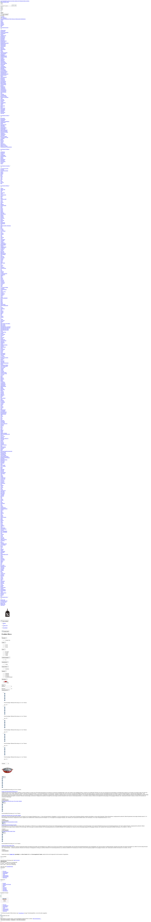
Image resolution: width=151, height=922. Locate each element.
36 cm (6, 647)
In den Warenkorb (5, 820)
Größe (3, 642)
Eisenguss (7, 675)
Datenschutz (5, 873)
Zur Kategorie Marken (4, 185)
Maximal (7, 688)
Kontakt (4, 883)
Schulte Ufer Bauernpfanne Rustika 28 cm (9, 791)
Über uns (4, 871)
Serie (3, 649)
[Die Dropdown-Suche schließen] (15, 6)
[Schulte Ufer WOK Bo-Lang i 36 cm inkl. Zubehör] (12, 801)
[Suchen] (13, 6)
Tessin (6, 655)
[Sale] (7, 619)
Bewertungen (5, 890)
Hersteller (4, 638)
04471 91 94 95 (17, 860)
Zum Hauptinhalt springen (5, 0)
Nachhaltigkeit (5, 872)
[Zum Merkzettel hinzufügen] (4, 777)
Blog (4, 886)
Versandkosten (21, 913)
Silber (8, 682)
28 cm (6, 646)
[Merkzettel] (1, 11)
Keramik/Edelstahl (8, 677)
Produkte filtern (6, 631)
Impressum (5, 877)
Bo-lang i (7, 651)
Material (3, 671)
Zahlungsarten (18, 18)
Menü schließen (5, 14)
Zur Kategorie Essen (4, 27)
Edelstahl (7, 673)
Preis (3, 685)
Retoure (4, 885)
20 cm (6, 644)
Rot (7, 681)
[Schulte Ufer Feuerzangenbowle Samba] (9, 821)
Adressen (13, 18)
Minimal (7, 686)
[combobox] (5, 6)
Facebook (4, 887)
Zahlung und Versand (7, 884)
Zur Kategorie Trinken (4, 115)
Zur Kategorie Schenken (5, 165)
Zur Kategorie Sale (4, 597)
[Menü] (1, 4)
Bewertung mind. (5, 690)
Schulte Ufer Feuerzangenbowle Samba (9, 824)
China (6, 664)
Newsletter (5, 889)
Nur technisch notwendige (5, 919)
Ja (5, 659)
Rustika (6, 652)
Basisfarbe (4, 679)
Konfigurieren (13, 919)
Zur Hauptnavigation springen (23, 0)
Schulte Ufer (7, 640)
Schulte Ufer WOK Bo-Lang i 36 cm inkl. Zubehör (11, 815)
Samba (6, 654)
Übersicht (2, 18)
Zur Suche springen (14, 0)
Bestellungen (23, 18)
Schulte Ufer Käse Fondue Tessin (8, 845)
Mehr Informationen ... (37, 918)
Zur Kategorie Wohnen (4, 149)
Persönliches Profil (7, 18)
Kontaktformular (10, 866)
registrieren (4, 17)
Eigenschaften (4, 666)
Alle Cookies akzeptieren (21, 919)
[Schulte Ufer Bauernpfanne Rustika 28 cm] (7, 775)
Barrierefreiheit (5, 876)
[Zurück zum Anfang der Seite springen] (1, 917)
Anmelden (2, 16)
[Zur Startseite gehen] (4, 2)
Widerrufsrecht (5, 875)
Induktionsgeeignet (5, 657)
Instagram (4, 888)
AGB (4, 874)
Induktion (7, 668)
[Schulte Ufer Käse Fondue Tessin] (8, 831)
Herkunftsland (4, 662)
